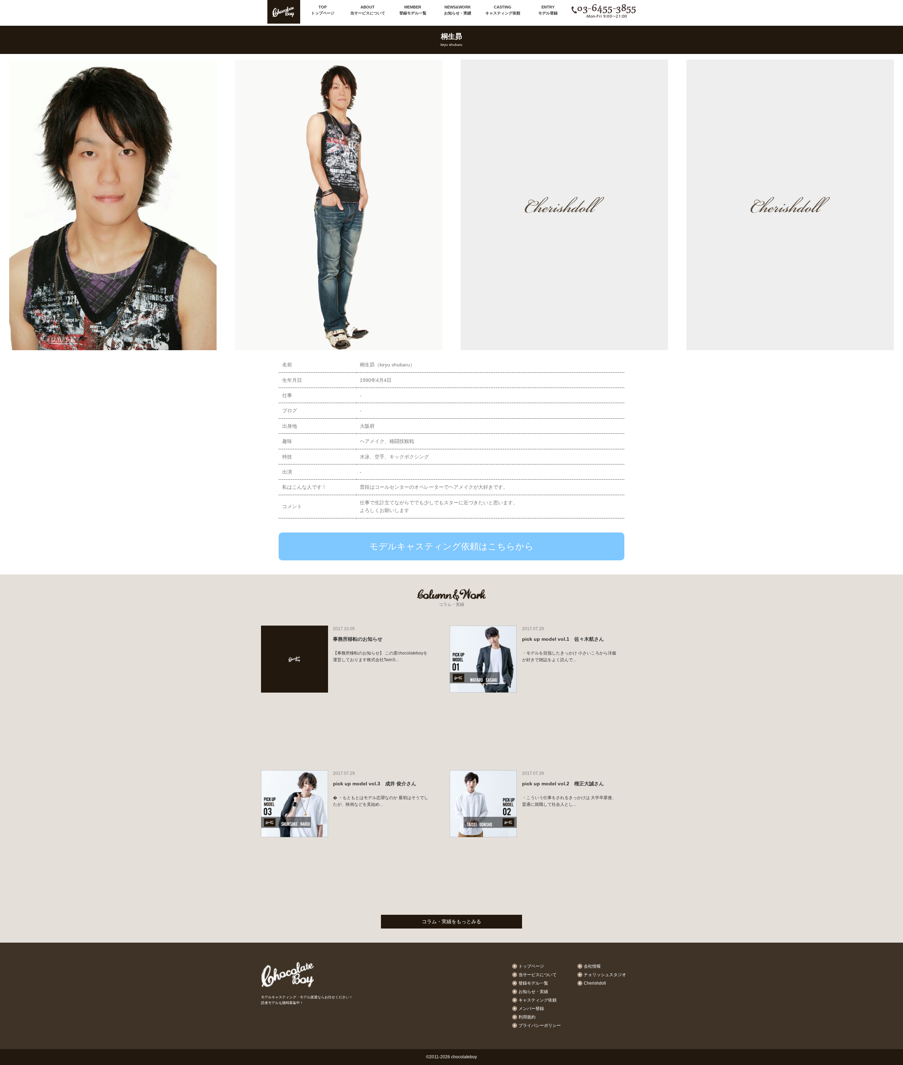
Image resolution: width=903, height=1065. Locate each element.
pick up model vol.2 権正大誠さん (563, 783)
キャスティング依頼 (502, 10)
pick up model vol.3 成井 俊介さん (374, 783)
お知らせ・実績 (457, 10)
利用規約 (527, 1017)
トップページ (322, 10)
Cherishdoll (595, 983)
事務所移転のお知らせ (357, 639)
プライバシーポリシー (540, 1025)
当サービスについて (367, 10)
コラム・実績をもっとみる (451, 921)
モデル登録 (548, 10)
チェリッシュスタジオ (605, 974)
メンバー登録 (531, 1008)
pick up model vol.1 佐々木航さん (563, 639)
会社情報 (592, 966)
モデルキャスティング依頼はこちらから (451, 546)
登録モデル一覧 (412, 10)
